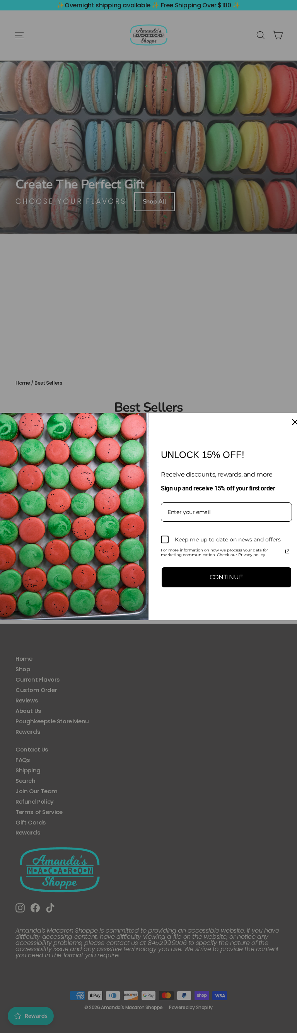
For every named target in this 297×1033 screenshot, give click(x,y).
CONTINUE (226, 577)
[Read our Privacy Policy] (287, 551)
